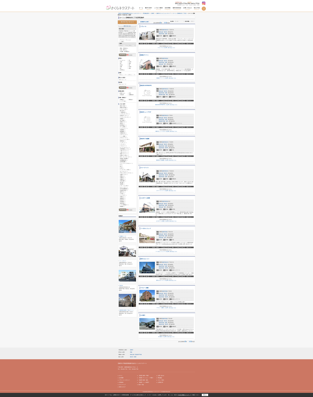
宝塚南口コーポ (122, 236)
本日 (130, 93)
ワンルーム (122, 60)
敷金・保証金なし (124, 48)
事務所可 (122, 198)
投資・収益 (141, 384)
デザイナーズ (124, 137)
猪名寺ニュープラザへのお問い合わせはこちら (166, 131)
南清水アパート (144, 55)
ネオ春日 (142, 315)
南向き (122, 123)
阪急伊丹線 (161, 33)
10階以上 (123, 177)
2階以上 (122, 176)
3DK (121, 66)
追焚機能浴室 (124, 160)
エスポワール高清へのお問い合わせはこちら (166, 221)
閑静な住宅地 (124, 107)
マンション (128, 40)
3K (129, 65)
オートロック (124, 171)
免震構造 (122, 129)
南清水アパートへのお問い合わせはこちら (166, 78)
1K (129, 60)
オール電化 (123, 126)
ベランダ (122, 144)
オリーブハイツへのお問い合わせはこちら (166, 190)
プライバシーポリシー (124, 380)
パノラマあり (123, 101)
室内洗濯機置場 (124, 188)
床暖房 (122, 118)
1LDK (130, 61)
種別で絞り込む (127, 26)
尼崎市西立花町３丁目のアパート (126, 310)
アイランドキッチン (125, 117)
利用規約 (121, 382)
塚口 (165, 64)
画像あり (122, 99)
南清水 (166, 58)
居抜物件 (122, 201)
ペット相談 (123, 136)
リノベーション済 (125, 139)
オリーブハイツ (144, 167)
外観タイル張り (124, 155)
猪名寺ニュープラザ (145, 112)
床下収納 (122, 120)
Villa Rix (121, 285)
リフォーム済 (124, 109)
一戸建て (122, 41)
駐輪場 (122, 206)
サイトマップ (122, 384)
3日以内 (122, 94)
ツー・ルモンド (122, 260)
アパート (122, 40)
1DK (121, 61)
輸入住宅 (122, 110)
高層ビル (122, 196)
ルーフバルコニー (125, 147)
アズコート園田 (144, 287)
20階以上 (123, 179)
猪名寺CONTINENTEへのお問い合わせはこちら (166, 104)
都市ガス (122, 192)
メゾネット (123, 142)
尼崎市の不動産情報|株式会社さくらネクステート (132, 363)
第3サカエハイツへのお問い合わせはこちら (166, 280)
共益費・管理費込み (124, 51)
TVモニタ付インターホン (126, 172)
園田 (135, 356)
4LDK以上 (122, 69)
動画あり (131, 99)
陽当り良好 (123, 106)
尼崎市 (163, 29)
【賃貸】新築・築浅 (143, 380)
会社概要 (121, 377)
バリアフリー (124, 128)
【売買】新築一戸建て (143, 375)
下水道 (122, 193)
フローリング (124, 134)
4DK (130, 68)
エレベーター (124, 187)
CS (121, 165)
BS (121, 166)
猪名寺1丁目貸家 (144, 138)
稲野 (166, 33)
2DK (130, 63)
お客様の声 (160, 382)
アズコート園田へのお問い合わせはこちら (166, 307)
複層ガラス (123, 121)
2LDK (121, 65)
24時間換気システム (125, 149)
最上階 (122, 182)
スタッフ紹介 (161, 380)
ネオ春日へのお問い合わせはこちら (166, 336)
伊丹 (165, 237)
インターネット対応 (125, 169)
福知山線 (161, 32)
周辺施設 (160, 377)
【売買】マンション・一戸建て (145, 377)
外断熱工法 (123, 133)
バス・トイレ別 (124, 185)
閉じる (205, 395)
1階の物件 (123, 180)
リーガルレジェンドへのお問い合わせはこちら (166, 251)
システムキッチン (125, 113)
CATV (122, 168)
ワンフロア (123, 195)
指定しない (122, 93)
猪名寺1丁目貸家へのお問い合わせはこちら (166, 160)
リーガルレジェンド (145, 228)
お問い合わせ (161, 375)
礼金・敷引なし (123, 49)
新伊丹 (166, 147)
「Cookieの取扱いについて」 (183, 395)
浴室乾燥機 (123, 161)
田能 (166, 231)
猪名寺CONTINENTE (146, 85)
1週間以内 (131, 94)
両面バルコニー (124, 153)
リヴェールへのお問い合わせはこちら (166, 47)
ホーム (120, 375)
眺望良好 (122, 141)
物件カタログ (122, 386)
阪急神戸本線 (162, 94)
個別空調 (122, 203)
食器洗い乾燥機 (124, 158)
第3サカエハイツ (144, 258)
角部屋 (122, 184)
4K (120, 68)
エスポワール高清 (145, 198)
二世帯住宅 (123, 112)
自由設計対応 (124, 190)
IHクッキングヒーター (126, 157)
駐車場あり (123, 125)
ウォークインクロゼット (126, 163)
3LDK (130, 66)
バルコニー (123, 145)
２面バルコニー (124, 150)
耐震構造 (122, 131)
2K (120, 63)
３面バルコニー (124, 152)
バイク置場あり (124, 204)
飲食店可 (122, 200)
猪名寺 (166, 29)
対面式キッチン (124, 115)
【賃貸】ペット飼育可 (143, 382)
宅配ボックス (124, 174)
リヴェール (143, 26)
